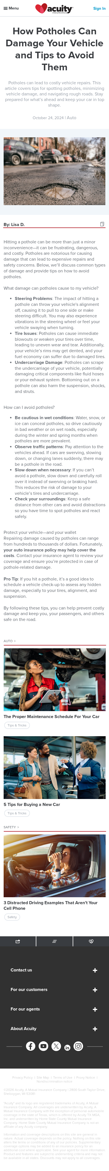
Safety (11, 827)
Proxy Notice (85, 1077)
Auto (10, 641)
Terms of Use (62, 1077)
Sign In (99, 8)
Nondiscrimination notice (54, 1081)
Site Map (43, 1077)
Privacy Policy (22, 1077)
